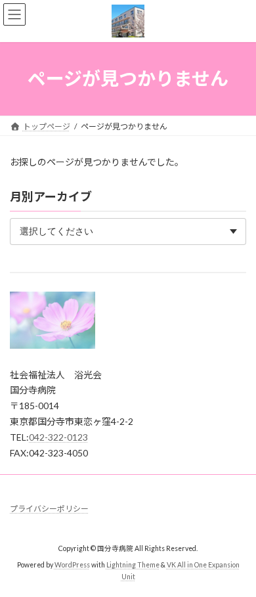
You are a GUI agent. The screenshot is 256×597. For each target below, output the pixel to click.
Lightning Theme (133, 565)
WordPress (72, 565)
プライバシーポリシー (49, 509)
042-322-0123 (58, 437)
